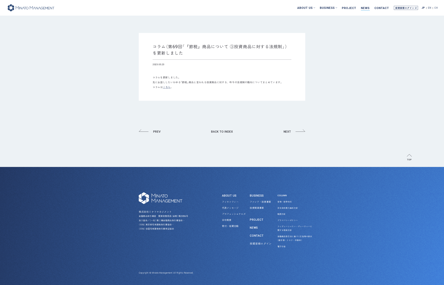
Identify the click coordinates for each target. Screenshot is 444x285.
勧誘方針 (282, 214)
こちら (166, 87)
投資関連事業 (257, 207)
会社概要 (227, 220)
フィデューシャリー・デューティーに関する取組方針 (291, 228)
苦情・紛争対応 (285, 201)
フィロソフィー (230, 201)
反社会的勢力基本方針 (288, 207)
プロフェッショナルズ (234, 213)
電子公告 (282, 246)
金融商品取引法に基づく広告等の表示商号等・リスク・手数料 (291, 238)
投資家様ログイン (404, 8)
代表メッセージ (230, 207)
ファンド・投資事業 (260, 201)
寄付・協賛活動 (230, 226)
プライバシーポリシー (288, 220)
